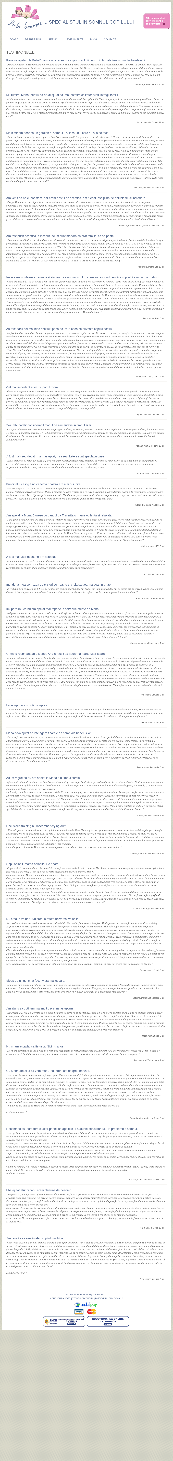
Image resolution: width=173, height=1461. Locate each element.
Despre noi (33, 39)
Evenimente (75, 39)
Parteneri (101, 1298)
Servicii (53, 39)
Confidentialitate (60, 1298)
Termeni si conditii (82, 1298)
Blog (93, 39)
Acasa (14, 39)
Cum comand (116, 1298)
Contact (110, 39)
